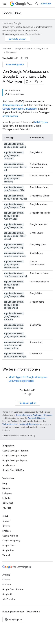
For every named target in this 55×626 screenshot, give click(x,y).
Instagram (7, 493)
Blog (4, 483)
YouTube (6, 508)
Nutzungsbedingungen (13, 611)
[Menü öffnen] (5, 3)
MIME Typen (41, 122)
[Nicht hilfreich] (26, 58)
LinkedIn (6, 498)
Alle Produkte (8, 599)
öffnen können (10, 116)
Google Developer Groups (14, 455)
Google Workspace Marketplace (19, 108)
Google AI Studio (10, 536)
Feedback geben (15, 64)
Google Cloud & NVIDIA (13, 470)
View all (6, 555)
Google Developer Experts (14, 460)
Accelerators (8, 465)
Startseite (6, 48)
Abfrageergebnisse (12, 105)
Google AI (7, 594)
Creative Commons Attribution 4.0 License (34, 415)
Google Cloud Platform (13, 589)
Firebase (6, 531)
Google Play (8, 550)
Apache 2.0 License (36, 418)
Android (6, 521)
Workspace (30, 4)
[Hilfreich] (22, 58)
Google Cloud (8, 545)
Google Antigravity (11, 540)
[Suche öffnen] (37, 3)
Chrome (6, 526)
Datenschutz (33, 611)
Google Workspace (23, 48)
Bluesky (6, 488)
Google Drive (11, 13)
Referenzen (11, 52)
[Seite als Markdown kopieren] (36, 81)
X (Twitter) (7, 503)
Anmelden (46, 3)
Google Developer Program (15, 450)
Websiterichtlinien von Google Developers (20, 424)
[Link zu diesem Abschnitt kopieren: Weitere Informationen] (43, 369)
